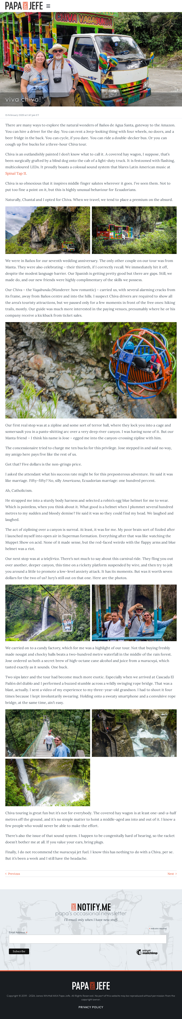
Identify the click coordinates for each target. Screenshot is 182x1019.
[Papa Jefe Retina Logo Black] (24, 3)
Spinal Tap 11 (15, 173)
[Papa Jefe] (91, 983)
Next (171, 873)
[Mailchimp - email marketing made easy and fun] (146, 954)
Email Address (18, 932)
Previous (14, 873)
